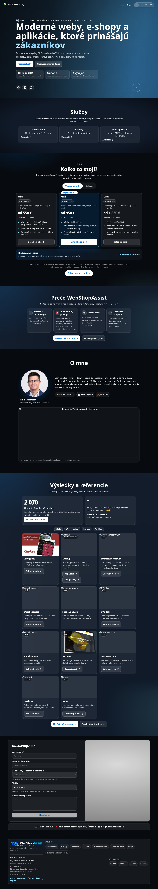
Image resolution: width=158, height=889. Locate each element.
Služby (113, 864)
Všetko (58, 529)
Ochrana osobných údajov (57, 853)
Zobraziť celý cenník (79, 273)
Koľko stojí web (118, 847)
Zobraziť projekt (74, 713)
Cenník (86, 847)
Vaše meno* (18, 752)
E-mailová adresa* (21, 761)
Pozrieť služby (24, 64)
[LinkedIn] (24, 87)
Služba (15, 783)
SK (137, 5)
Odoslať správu (44, 815)
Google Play (72, 579)
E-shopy (89, 186)
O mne (133, 864)
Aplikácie (98, 529)
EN (151, 5)
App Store (71, 573)
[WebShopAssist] (26, 843)
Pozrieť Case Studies (36, 519)
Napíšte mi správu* (21, 795)
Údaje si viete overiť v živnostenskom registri (26, 879)
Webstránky (52, 847)
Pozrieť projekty (93, 338)
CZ (141, 5)
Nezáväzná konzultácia (48, 64)
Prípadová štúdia (100, 847)
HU (146, 5)
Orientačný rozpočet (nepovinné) (28, 770)
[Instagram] (31, 87)
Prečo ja (123, 864)
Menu (129, 5)
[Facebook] (18, 87)
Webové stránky (72, 186)
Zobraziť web (34, 571)
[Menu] (122, 4)
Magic (130, 847)
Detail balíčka (36, 242)
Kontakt (143, 864)
